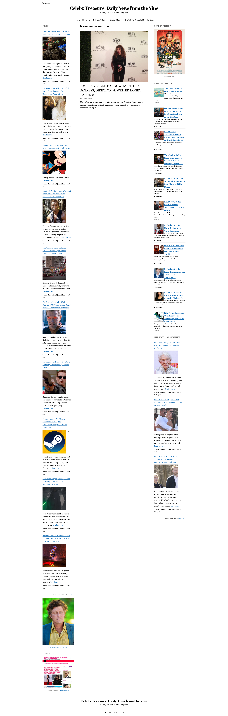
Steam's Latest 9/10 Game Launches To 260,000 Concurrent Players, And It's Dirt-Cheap (55, 423)
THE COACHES (99, 20)
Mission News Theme (107, 713)
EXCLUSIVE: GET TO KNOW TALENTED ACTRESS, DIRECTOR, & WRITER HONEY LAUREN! (110, 90)
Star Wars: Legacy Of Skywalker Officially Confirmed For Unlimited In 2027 (56, 481)
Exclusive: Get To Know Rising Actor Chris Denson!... (172, 228)
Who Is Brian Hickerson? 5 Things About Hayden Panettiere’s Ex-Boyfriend (165, 459)
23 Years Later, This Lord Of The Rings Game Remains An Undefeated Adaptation (56, 91)
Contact (150, 20)
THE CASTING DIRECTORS (133, 20)
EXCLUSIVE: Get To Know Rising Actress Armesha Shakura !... (173, 295)
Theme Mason (71, 594)
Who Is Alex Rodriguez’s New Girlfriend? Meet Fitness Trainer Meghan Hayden (168, 402)
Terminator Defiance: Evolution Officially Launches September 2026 (56, 364)
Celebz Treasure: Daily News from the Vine (114, 8)
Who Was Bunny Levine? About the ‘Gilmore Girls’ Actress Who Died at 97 (167, 345)
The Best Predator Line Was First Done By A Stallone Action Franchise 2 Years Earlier (57, 194)
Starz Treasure (64, 690)
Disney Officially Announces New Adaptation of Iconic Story (56, 146)
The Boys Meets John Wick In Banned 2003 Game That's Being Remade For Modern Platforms (56, 305)
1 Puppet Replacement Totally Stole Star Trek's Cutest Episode (56, 32)
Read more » (48, 78)
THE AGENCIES (114, 20)
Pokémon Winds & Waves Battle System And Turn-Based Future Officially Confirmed (56, 538)
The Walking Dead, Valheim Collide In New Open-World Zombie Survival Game (54, 250)
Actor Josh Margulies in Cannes (58, 647)
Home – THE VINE (82, 20)
